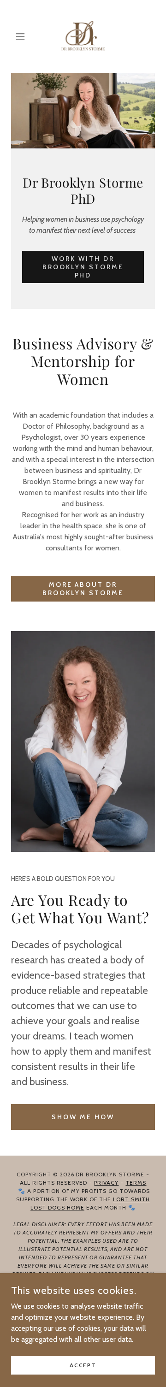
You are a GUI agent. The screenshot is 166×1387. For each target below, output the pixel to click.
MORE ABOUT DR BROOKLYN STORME (83, 588)
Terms (135, 1182)
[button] (22, 36)
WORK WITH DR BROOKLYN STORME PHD (83, 266)
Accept (83, 1365)
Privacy (106, 1182)
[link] (83, 36)
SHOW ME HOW (83, 1117)
